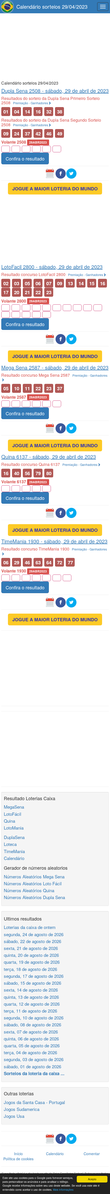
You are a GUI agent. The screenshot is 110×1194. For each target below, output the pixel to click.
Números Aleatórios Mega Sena (34, 876)
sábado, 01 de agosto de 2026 (32, 1066)
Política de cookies (18, 1158)
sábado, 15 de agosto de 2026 (32, 983)
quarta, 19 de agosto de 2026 (32, 962)
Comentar (92, 1153)
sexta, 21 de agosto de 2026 (31, 948)
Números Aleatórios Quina (29, 890)
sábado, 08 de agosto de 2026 (32, 1024)
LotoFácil (12, 814)
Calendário (14, 858)
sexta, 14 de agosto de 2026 (31, 989)
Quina (9, 821)
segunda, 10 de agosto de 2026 (33, 1017)
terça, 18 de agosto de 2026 (30, 969)
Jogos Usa (14, 1116)
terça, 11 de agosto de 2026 (30, 1010)
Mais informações (63, 1189)
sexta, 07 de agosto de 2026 (31, 1031)
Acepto (92, 1179)
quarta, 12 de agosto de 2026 (32, 1004)
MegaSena (14, 806)
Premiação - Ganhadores (30, 103)
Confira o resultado (25, 158)
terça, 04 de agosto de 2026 (30, 1052)
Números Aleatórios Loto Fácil (33, 883)
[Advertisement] (55, 46)
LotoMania (14, 827)
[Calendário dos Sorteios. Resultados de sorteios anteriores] (50, 172)
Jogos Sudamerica (21, 1109)
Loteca (10, 844)
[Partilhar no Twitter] (71, 172)
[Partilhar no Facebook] (60, 172)
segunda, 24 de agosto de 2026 (33, 934)
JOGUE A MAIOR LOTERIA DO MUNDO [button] (55, 188)
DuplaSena (14, 837)
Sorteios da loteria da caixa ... (34, 1073)
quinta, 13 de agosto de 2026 (31, 997)
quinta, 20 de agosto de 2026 (31, 955)
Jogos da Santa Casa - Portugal (34, 1102)
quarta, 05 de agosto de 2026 (32, 1045)
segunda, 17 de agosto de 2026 (33, 976)
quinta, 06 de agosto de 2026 (31, 1038)
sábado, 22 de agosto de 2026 (32, 941)
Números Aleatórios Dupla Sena (34, 897)
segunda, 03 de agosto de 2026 (33, 1059)
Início (18, 1153)
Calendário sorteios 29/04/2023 (51, 6)
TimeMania (14, 851)
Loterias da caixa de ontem (30, 927)
